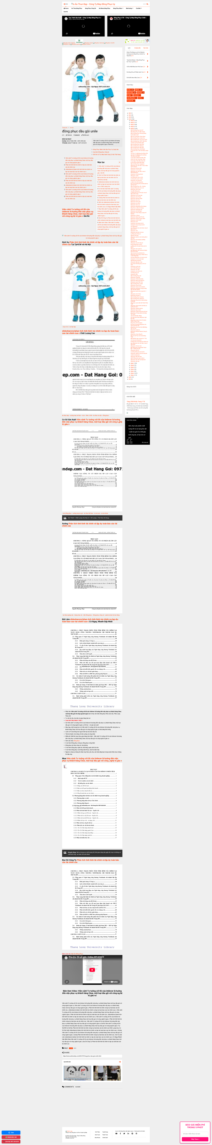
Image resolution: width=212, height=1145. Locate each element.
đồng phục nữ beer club (136, 346)
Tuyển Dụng (105, 1132)
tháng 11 (133, 122)
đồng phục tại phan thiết (136, 168)
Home (66, 8)
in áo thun (136, 95)
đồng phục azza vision (136, 293)
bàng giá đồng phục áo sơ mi (137, 188)
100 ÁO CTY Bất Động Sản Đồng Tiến (139, 153)
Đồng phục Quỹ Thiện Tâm (137, 282)
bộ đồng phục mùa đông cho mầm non (139, 341)
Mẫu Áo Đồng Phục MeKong (137, 146)
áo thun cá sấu (97, 415)
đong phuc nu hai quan (136, 169)
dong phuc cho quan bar (136, 180)
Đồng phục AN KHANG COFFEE (138, 239)
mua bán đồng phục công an (101, 152)
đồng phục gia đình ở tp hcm (137, 232)
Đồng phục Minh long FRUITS (137, 280)
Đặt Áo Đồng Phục (77, 954)
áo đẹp (129, 95)
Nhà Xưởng (129, 8)
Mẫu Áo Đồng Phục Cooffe (137, 283)
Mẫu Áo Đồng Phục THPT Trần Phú (139, 141)
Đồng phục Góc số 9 (135, 200)
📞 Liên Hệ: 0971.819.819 (11, 1141)
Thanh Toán (105, 1134)
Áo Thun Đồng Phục (76, 8)
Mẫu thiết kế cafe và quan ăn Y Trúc (139, 338)
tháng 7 (132, 363)
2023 (130, 113)
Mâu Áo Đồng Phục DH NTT (137, 130)
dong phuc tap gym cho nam (103, 1077)
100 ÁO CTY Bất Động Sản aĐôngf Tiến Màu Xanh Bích (138, 155)
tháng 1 (132, 375)
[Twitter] (124, 1134)
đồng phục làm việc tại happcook (138, 359)
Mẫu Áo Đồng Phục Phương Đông (138, 133)
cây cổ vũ (65, 327)
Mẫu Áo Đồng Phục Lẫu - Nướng (138, 186)
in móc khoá (104, 513)
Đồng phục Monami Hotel (136, 198)
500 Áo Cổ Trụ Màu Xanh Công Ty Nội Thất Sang (107, 154)
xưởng (140, 98)
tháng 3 (132, 371)
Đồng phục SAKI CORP (136, 220)
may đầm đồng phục (135, 191)
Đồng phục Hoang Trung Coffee (138, 218)
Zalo (12, 1132)
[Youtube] (116, 1134)
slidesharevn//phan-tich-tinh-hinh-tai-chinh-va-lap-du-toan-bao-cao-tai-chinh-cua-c (90, 332)
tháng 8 (132, 128)
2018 (130, 377)
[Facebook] (120, 1134)
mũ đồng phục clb (135, 272)
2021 (130, 115)
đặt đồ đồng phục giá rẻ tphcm (137, 358)
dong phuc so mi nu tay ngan (137, 259)
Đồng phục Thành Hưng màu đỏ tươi (139, 311)
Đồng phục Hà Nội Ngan (136, 211)
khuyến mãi (130, 100)
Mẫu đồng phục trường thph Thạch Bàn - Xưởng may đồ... (138, 348)
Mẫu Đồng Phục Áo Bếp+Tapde (138, 131)
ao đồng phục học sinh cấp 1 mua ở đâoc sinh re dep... (139, 193)
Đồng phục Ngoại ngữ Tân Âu (137, 217)
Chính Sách (105, 1137)
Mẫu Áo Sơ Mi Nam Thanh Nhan (138, 136)
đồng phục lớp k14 (135, 350)
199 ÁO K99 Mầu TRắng (136, 315)
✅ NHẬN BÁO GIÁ (11, 1137)
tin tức (72, 127)
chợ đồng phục (134, 226)
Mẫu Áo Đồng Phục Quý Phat (137, 144)
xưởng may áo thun (75, 415)
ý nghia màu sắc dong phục (137, 182)
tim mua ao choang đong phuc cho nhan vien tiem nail (138, 325)
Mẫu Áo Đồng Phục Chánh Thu (138, 138)
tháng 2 (132, 373)
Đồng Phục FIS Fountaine (136, 322)
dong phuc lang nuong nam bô (138, 224)
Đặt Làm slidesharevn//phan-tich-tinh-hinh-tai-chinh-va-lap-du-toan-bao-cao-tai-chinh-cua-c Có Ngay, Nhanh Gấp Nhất (108, 204)
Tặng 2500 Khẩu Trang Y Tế (136, 401)
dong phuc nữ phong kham (137, 174)
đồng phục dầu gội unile (136, 356)
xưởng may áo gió (78, 513)
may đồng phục (131, 98)
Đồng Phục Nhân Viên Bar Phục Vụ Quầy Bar (106, 149)
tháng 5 (132, 367)
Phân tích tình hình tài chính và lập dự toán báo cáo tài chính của (90, 243)
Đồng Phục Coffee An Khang (137, 208)
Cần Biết (138, 8)
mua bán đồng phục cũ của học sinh (139, 257)
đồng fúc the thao (134, 235)
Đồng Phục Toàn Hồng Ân (136, 334)
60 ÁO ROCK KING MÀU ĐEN (137, 162)
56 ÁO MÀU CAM (134, 135)
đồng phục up (134, 241)
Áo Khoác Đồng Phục (104, 8)
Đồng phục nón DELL (135, 203)
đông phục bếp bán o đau (136, 262)
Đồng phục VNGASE (135, 277)
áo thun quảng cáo (68, 615)
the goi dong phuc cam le (136, 244)
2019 (130, 119)
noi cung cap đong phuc (136, 340)
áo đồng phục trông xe (136, 233)
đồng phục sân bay (135, 361)
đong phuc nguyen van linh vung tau (139, 353)
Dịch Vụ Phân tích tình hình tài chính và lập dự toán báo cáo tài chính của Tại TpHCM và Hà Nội (108, 177)
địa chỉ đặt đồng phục (135, 268)
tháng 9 (132, 126)
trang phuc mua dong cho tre (137, 223)
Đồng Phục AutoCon (135, 329)
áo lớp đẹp (73, 327)
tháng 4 (132, 369)
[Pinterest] (132, 1134)
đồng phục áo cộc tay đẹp (136, 195)
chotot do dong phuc (135, 355)
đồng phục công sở (98, 615)
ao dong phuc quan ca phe (137, 178)
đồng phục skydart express (137, 308)
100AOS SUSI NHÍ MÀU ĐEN (137, 142)
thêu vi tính (89, 415)
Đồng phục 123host (135, 215)
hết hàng (139, 92)
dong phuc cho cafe (135, 269)
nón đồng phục (67, 513)
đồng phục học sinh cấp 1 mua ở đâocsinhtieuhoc (138, 172)
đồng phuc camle (134, 175)
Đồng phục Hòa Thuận (136, 197)
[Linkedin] (128, 1134)
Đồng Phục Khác (117, 8)
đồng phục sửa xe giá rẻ (136, 248)
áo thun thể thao (88, 513)
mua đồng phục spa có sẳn (137, 177)
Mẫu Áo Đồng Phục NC (136, 275)
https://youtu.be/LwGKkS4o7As (138, 253)
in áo (83, 415)
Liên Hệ (66, 11)
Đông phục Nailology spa (136, 209)
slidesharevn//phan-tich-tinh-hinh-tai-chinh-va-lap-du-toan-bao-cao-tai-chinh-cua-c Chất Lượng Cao (108, 184)
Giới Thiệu (97, 1132)
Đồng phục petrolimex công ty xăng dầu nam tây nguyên (139, 289)
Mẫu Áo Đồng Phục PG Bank (137, 297)
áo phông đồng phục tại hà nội (137, 351)
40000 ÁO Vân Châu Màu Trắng (138, 159)
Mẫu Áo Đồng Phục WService (137, 298)
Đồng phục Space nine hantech (138, 286)
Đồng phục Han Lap (135, 204)
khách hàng (130, 92)
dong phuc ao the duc (135, 266)
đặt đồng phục (87, 615)
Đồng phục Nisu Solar (136, 189)
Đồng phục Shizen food (136, 285)
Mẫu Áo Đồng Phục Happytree (137, 164)
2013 (130, 379)
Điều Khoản (97, 1137)
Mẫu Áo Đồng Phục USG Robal (138, 149)
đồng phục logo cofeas (136, 310)
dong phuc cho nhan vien (136, 271)
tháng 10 (133, 124)
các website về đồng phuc (73, 1077)
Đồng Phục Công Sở (90, 8)
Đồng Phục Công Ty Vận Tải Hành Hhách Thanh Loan (138, 321)
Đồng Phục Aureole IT (136, 295)
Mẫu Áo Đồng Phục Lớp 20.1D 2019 (139, 139)
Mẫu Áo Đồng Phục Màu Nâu (137, 147)
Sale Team (97, 1134)
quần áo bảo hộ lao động (112, 615)
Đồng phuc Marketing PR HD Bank (138, 206)
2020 (130, 117)
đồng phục (106, 415)
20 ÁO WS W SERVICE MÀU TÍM (138, 157)
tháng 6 (132, 365)
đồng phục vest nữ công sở (137, 242)
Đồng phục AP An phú (136, 201)
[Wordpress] (136, 1134)
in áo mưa (97, 513)
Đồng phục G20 (134, 221)
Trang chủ (64, 127)
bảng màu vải (78, 615)
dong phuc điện (134, 274)
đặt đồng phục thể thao (136, 260)
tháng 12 (133, 120)
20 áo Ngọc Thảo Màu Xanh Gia (138, 160)
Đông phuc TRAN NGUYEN (137, 279)
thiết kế (137, 89)
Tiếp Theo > (195, 1139)
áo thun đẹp (65, 415)
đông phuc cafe (134, 230)
